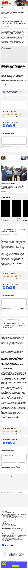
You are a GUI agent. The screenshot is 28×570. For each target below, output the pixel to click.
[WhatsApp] (14, 125)
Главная (3, 492)
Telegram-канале (7, 92)
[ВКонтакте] (4, 125)
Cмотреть (15, 566)
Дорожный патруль (12, 492)
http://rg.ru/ (10, 421)
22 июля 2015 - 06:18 (5, 26)
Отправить (22, 146)
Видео (4, 225)
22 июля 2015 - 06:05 (5, 234)
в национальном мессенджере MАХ (11, 98)
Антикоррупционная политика (9, 561)
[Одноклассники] (7, 125)
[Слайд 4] (15, 194)
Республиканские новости (10, 319)
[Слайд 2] (12, 194)
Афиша (5, 17)
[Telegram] (10, 125)
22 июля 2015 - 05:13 (5, 330)
